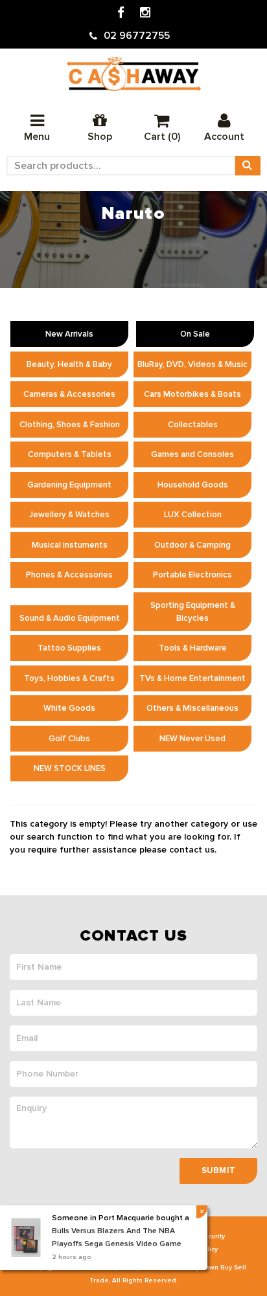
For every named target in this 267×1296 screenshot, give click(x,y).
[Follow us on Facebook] (120, 13)
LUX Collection (193, 514)
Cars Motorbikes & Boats (192, 394)
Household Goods (192, 485)
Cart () (162, 136)
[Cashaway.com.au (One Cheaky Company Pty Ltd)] (134, 74)
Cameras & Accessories (69, 394)
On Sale (195, 334)
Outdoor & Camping (192, 545)
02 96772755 (137, 35)
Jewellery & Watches (69, 514)
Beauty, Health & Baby (69, 364)
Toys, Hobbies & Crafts (69, 678)
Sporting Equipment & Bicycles (192, 611)
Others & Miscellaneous (192, 708)
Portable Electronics (192, 575)
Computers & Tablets (69, 454)
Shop (99, 136)
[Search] (248, 165)
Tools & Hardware (193, 648)
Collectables (193, 424)
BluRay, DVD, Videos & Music (192, 364)
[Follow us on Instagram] (145, 13)
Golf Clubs (69, 738)
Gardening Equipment (69, 485)
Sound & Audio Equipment (69, 618)
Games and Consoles (192, 454)
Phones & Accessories (69, 575)
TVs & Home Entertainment (192, 678)
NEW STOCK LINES (70, 768)
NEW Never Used (192, 738)
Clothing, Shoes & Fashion (69, 424)
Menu (37, 136)
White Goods (69, 708)
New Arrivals (69, 334)
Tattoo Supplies (69, 648)
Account (224, 136)
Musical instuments (70, 545)
